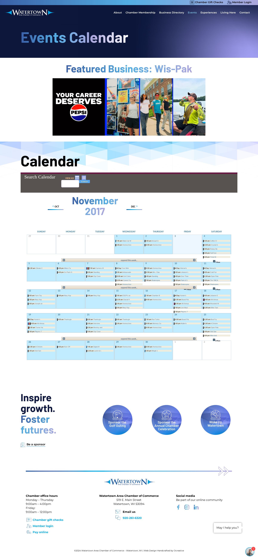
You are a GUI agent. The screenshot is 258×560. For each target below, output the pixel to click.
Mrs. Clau (156, 272)
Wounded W (214, 303)
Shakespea (156, 280)
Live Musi (184, 308)
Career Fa (127, 280)
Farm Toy (38, 295)
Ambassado (126, 272)
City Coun (96, 276)
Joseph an (38, 303)
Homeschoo (126, 245)
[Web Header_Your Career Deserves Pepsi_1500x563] (129, 79)
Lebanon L (184, 272)
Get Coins (127, 276)
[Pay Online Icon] (29, 531)
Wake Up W (126, 241)
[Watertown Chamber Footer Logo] (129, 480)
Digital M (96, 347)
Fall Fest (213, 253)
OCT (55, 206)
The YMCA (214, 280)
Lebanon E (214, 295)
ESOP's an (126, 295)
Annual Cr (155, 241)
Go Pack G (68, 272)
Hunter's (183, 295)
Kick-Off (67, 347)
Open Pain (214, 276)
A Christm (214, 323)
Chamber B (156, 295)
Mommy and (97, 327)
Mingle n (155, 351)
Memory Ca (157, 323)
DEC (134, 206)
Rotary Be (213, 249)
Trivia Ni (213, 257)
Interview (96, 323)
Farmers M (100, 268)
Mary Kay (38, 299)
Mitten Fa (67, 268)
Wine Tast (214, 308)
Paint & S (184, 280)
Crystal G (214, 245)
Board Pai (185, 299)
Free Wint (125, 268)
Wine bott (213, 335)
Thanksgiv (68, 319)
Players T (184, 312)
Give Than (184, 276)
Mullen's (184, 323)
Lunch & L (97, 351)
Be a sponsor (36, 444)
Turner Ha (39, 327)
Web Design (150, 550)
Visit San (213, 331)
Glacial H (126, 299)
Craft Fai (213, 272)
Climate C (39, 268)
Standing (96, 272)
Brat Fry (214, 319)
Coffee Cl (213, 241)
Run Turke (155, 319)
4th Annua (185, 303)
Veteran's (183, 268)
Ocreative (179, 550)
